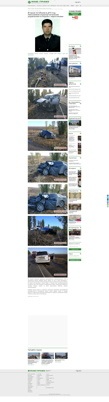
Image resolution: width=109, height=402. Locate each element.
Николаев (30, 375)
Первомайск (30, 378)
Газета (48, 384)
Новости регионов (31, 374)
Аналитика (40, 375)
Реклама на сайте (50, 387)
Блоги (39, 376)
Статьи (39, 379)
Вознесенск (30, 379)
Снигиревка (30, 383)
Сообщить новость (50, 382)
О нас (48, 374)
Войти (39, 383)
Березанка (30, 390)
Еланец (29, 389)
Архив (48, 379)
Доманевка (30, 387)
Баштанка (30, 384)
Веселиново (30, 391)
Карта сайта (49, 380)
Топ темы (39, 374)
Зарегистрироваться (42, 384)
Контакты (48, 383)
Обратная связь (50, 375)
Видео (39, 382)
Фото (39, 380)
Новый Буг (30, 380)
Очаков (29, 382)
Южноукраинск (31, 376)
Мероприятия (40, 378)
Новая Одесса (30, 386)
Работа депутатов (50, 378)
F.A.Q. (48, 376)
